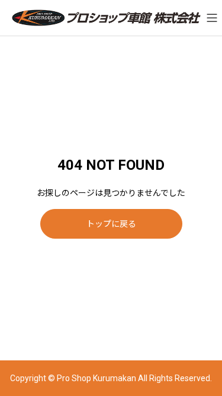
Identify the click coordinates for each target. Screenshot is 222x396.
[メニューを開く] (212, 18)
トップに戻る (111, 224)
